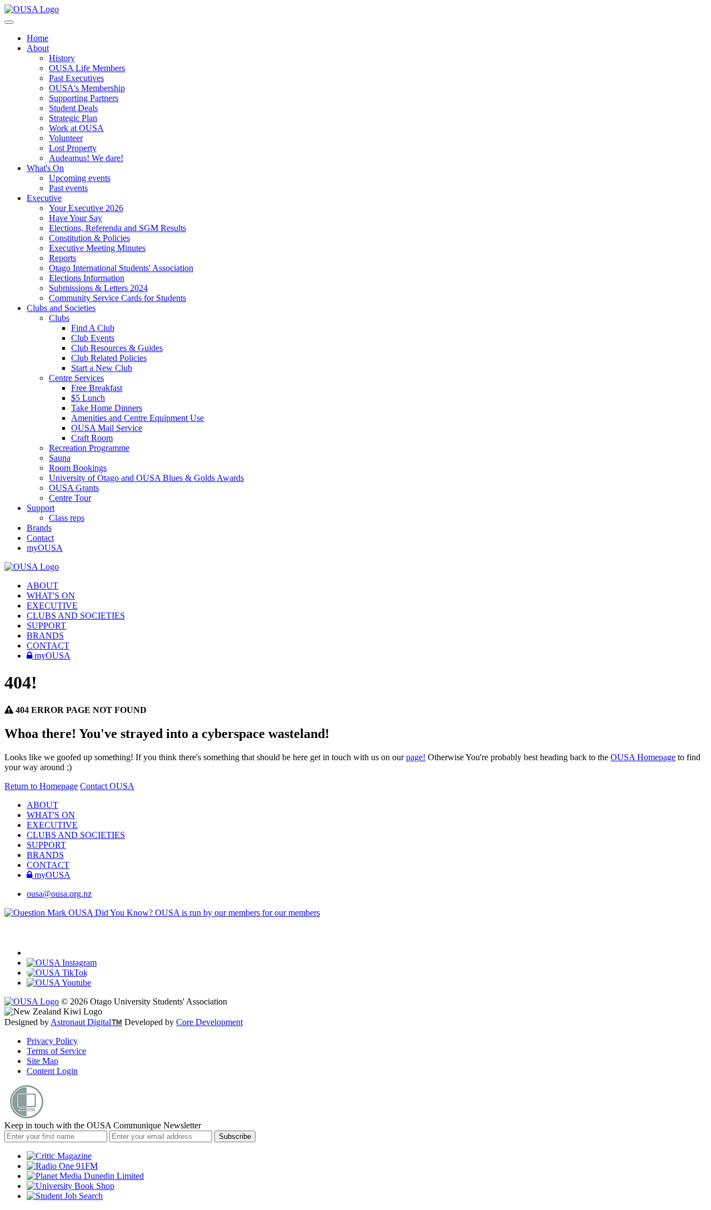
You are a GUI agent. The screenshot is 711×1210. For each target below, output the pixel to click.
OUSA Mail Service (106, 428)
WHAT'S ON (51, 595)
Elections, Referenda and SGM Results (117, 228)
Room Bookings (78, 468)
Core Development (209, 1022)
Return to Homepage (41, 786)
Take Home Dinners (106, 408)
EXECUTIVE (52, 605)
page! (415, 757)
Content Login (52, 1071)
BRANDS (45, 635)
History (62, 58)
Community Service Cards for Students (117, 298)
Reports (62, 258)
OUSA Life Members (87, 68)
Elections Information (86, 278)
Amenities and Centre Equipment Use (137, 418)
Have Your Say (75, 218)
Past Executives (76, 78)
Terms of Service (56, 1051)
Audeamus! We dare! (86, 158)
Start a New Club (101, 368)
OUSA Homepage (642, 757)
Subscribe (235, 1136)
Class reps (66, 518)
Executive (44, 198)
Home (37, 38)
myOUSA (45, 548)
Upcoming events (80, 178)
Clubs (59, 318)
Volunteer (66, 138)
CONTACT (48, 645)
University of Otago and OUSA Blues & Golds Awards (146, 478)
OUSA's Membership (87, 88)
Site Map (42, 1061)
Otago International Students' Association (121, 268)
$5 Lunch (88, 398)
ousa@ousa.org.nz (59, 893)
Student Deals (73, 108)
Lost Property (73, 148)
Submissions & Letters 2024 (98, 288)
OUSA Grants (74, 488)
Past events (68, 188)
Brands (39, 528)
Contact (40, 538)
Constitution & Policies (89, 238)
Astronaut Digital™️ (86, 1022)
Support (40, 508)
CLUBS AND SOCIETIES (76, 615)
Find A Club (92, 328)
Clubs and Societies (61, 308)
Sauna (60, 458)
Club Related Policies (109, 358)
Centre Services (76, 378)
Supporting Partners (83, 98)
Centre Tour (70, 498)
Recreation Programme (89, 448)
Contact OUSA (107, 786)
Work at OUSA (76, 128)
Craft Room (92, 438)
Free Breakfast (96, 388)
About (38, 48)
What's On (45, 168)
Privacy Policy (52, 1041)
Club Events (92, 338)
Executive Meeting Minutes (97, 248)
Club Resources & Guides (117, 348)
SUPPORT (46, 625)
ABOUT (42, 585)
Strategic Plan (73, 118)
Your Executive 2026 (86, 208)
